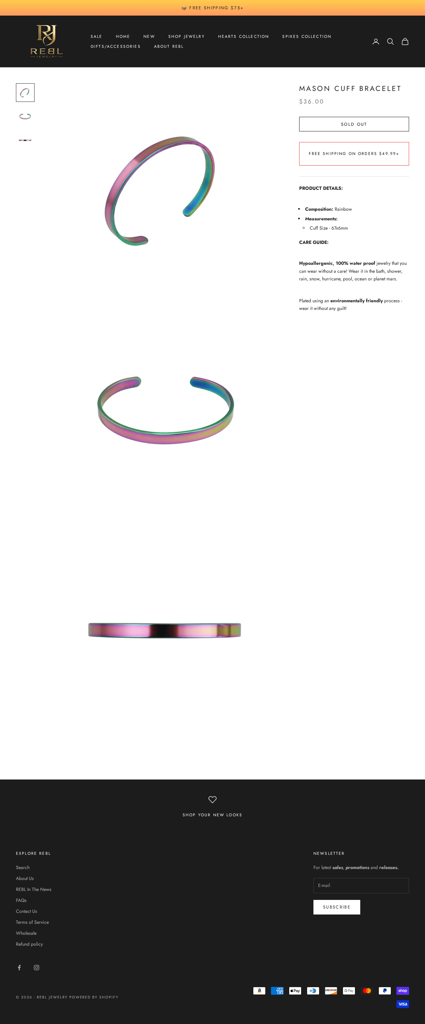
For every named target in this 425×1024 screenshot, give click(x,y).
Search (23, 867)
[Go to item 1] (25, 92)
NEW (149, 36)
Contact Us (26, 911)
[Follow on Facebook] (19, 967)
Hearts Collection (243, 36)
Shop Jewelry (186, 36)
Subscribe (337, 907)
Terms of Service (32, 922)
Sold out (354, 124)
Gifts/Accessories (116, 46)
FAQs (21, 900)
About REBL (169, 46)
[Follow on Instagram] (36, 967)
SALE (97, 36)
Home (123, 36)
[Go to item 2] (25, 116)
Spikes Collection (306, 36)
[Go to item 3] (25, 140)
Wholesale (26, 933)
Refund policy (29, 944)
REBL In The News (33, 889)
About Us (25, 878)
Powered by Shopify (94, 997)
